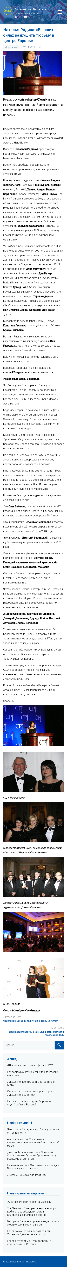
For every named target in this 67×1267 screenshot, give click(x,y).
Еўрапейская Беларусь (30, 9)
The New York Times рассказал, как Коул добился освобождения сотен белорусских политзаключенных (31, 1211)
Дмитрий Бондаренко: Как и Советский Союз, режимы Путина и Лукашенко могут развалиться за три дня (32, 1155)
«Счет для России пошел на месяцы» (29, 1201)
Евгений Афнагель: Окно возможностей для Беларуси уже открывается (33, 1167)
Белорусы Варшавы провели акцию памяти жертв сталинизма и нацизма (33, 1223)
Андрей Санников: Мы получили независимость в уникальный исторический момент (33, 1142)
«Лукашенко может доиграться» (26, 1175)
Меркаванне (12, 47)
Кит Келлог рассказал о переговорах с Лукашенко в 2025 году (30, 1093)
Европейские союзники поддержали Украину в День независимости (29, 1233)
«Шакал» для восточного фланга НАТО (30, 1065)
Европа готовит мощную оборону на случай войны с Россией (29, 1103)
